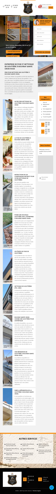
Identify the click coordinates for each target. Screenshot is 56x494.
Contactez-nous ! (13, 56)
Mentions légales (37, 490)
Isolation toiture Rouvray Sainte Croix (28, 445)
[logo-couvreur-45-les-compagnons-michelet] (28, 8)
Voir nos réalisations (14, 51)
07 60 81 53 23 (15, 6)
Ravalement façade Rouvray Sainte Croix (11, 445)
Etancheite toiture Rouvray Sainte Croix (12, 449)
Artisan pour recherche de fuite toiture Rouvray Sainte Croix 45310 (45, 452)
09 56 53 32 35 (7, 6)
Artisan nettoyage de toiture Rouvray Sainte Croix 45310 (43, 446)
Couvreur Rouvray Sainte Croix (28, 449)
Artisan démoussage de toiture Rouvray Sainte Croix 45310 (27, 455)
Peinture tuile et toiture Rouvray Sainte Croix (11, 458)
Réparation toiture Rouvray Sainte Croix (12, 454)
